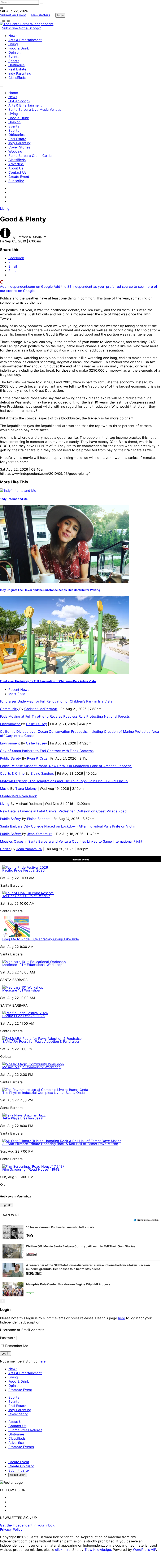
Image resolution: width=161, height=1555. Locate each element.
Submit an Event (13, 15)
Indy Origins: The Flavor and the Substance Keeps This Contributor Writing (50, 590)
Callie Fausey (36, 724)
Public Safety (11, 758)
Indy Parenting (19, 73)
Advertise (16, 164)
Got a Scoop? (30, 28)
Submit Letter (19, 1470)
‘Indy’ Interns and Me (14, 499)
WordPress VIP (144, 1549)
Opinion (14, 52)
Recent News (18, 689)
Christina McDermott (40, 709)
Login (60, 15)
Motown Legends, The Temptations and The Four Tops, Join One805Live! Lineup (64, 781)
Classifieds (17, 77)
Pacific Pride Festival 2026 (23, 870)
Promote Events (21, 1447)
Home (13, 93)
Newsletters (40, 15)
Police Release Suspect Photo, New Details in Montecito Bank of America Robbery (66, 766)
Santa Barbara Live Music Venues (34, 109)
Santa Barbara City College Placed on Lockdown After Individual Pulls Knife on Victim (68, 826)
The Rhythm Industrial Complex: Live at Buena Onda (43, 1092)
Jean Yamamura (39, 834)
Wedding (15, 151)
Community (9, 709)
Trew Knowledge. (98, 1549)
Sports (13, 61)
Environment (10, 724)
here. (42, 1361)
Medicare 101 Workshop (21, 990)
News (12, 36)
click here (62, 1549)
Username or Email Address (22, 1330)
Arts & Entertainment (25, 40)
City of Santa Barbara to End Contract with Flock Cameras (46, 751)
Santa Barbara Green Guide (30, 156)
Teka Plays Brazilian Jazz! (22, 1118)
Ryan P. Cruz (37, 758)
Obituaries (16, 65)
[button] (80, 1232)
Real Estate (17, 69)
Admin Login (17, 1474)
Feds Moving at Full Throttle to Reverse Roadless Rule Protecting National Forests (65, 716)
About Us (15, 168)
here (121, 1318)
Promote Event (20, 1390)
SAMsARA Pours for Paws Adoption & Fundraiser (40, 1041)
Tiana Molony (26, 788)
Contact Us (17, 172)
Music (5, 788)
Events (13, 57)
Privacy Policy (11, 1529)
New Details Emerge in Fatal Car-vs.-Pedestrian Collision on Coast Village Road (63, 811)
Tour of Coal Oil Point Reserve (26, 896)
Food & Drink (18, 48)
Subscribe (10, 28)
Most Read (16, 694)
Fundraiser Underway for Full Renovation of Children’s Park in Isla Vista (48, 681)
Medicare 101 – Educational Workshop (32, 965)
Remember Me (16, 1346)
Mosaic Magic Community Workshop (31, 1067)
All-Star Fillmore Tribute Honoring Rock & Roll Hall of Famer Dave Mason (60, 1144)
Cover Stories (19, 147)
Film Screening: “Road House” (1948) (31, 1169)
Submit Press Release (25, 1430)
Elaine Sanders (42, 773)
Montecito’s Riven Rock (18, 796)
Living (13, 44)
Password (8, 1338)
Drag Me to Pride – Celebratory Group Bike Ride (40, 939)
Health (5, 849)
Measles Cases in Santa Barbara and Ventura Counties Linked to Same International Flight (71, 841)
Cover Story (18, 1414)
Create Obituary (21, 1466)
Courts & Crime (13, 773)
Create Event (18, 176)
